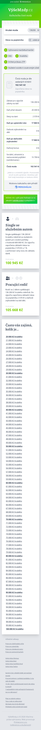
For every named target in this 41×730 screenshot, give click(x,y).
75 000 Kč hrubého (14, 537)
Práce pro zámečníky (12, 646)
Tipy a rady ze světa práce (13, 701)
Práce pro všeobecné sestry (14, 649)
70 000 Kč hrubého (14, 519)
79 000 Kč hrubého (14, 552)
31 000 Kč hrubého (14, 377)
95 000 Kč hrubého (14, 610)
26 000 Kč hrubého (14, 358)
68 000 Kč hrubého (14, 512)
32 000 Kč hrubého (14, 380)
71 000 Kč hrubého (14, 523)
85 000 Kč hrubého (14, 574)
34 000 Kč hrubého (14, 388)
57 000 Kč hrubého (14, 472)
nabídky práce (18, 200)
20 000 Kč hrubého (14, 336)
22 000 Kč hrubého (14, 344)
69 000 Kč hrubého (14, 515)
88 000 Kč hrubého (14, 585)
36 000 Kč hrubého (14, 395)
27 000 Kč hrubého (14, 362)
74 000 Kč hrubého (14, 534)
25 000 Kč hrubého (14, 355)
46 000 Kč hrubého (14, 431)
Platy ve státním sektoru (13, 699)
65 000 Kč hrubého (14, 501)
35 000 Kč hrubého (14, 391)
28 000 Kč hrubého (14, 366)
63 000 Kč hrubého (14, 493)
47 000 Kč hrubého (14, 435)
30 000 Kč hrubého (14, 373)
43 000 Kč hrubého (14, 420)
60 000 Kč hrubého (14, 483)
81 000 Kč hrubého (14, 559)
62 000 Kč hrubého (14, 490)
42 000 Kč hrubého (14, 417)
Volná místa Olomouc (12, 658)
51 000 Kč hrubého (14, 450)
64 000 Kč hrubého (14, 497)
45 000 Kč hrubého (14, 428)
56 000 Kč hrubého (14, 468)
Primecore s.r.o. (20, 722)
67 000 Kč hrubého (14, 508)
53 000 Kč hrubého (14, 457)
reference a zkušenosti (20, 725)
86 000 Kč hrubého (14, 578)
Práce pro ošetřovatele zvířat (14, 644)
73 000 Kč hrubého (14, 530)
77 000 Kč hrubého (14, 545)
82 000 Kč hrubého (14, 563)
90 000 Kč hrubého (14, 592)
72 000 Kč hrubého (14, 526)
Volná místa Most (10, 661)
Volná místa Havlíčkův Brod (14, 664)
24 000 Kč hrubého (14, 351)
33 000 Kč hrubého (14, 384)
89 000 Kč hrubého (14, 588)
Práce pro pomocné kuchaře (14, 652)
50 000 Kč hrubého (14, 446)
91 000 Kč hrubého (14, 596)
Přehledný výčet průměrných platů (16, 707)
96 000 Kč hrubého (14, 614)
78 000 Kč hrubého (14, 548)
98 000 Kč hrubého (14, 621)
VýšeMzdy (20, 9)
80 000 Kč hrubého (14, 556)
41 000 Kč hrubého (14, 413)
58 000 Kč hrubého (14, 475)
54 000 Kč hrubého (14, 461)
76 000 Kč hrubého (14, 541)
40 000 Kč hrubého (14, 409)
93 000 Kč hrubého (14, 603)
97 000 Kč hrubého (14, 618)
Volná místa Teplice (11, 667)
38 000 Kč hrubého (14, 402)
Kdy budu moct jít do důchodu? (15, 704)
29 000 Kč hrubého (14, 369)
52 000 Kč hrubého (14, 453)
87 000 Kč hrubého (14, 581)
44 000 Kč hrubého (14, 424)
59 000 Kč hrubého (14, 479)
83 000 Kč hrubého (14, 567)
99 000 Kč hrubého (14, 625)
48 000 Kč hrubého (14, 439)
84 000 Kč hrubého (14, 570)
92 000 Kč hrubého (14, 599)
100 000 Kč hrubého (14, 629)
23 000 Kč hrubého (14, 347)
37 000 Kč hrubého (14, 398)
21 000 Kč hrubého (14, 340)
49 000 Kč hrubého (14, 442)
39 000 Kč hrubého (14, 406)
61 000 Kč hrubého (14, 486)
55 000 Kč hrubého (14, 464)
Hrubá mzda (11, 30)
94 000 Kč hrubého (14, 607)
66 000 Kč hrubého (14, 504)
